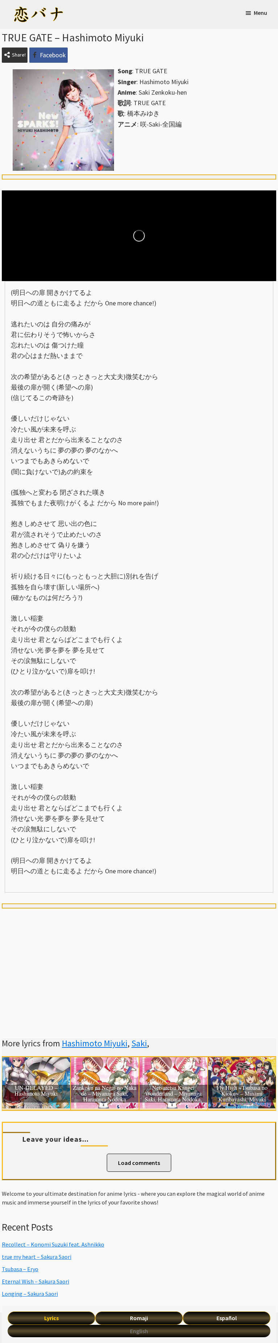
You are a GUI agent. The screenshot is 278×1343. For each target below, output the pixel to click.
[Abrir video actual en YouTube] (139, 235)
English (139, 1331)
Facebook (53, 55)
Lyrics (51, 1318)
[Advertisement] (139, 964)
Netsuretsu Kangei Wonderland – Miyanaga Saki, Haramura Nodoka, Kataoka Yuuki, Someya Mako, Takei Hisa (173, 1094)
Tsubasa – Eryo (20, 1269)
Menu (260, 12)
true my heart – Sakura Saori (36, 1256)
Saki (139, 1043)
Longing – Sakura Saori (30, 1293)
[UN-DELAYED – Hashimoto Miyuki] (36, 1062)
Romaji (139, 1318)
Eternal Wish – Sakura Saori (35, 1281)
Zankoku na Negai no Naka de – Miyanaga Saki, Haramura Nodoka (104, 1094)
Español (226, 1318)
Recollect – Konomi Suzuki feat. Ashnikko (53, 1244)
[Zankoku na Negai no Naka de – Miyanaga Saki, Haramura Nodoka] (105, 1062)
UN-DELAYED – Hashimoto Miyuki (36, 1091)
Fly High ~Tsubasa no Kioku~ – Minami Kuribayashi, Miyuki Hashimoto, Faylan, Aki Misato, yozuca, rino (242, 1094)
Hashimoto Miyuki (94, 1043)
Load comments (139, 1162)
